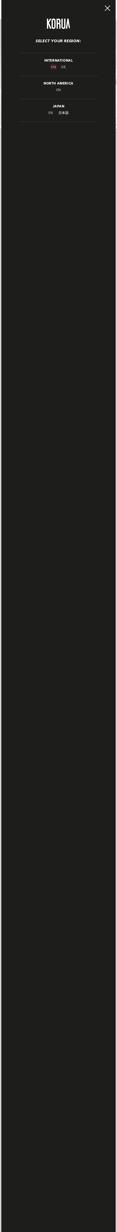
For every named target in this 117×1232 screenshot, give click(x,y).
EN (53, 67)
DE (63, 67)
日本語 (64, 113)
